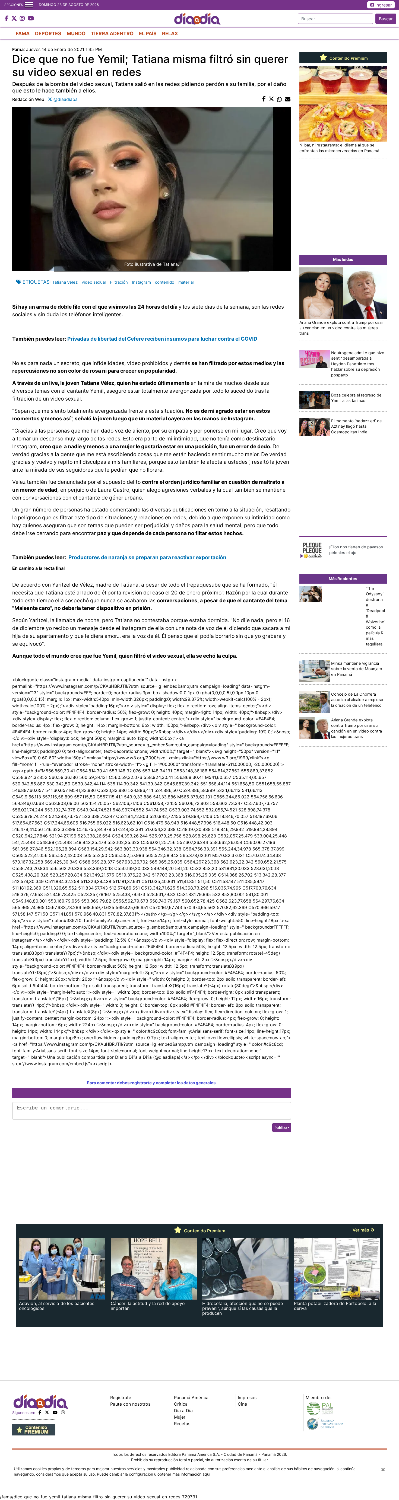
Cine (242, 1404)
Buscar (386, 18)
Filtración (119, 282)
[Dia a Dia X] (14, 18)
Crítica (181, 1404)
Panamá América (191, 1397)
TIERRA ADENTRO (112, 33)
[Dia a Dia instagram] (23, 18)
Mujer (179, 1417)
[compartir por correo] (288, 99)
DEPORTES (48, 33)
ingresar (383, 5)
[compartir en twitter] (271, 99)
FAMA (23, 33)
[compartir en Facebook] (264, 99)
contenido (164, 282)
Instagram (141, 282)
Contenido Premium (348, 58)
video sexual (94, 282)
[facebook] (40, 1412)
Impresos (247, 1397)
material (186, 282)
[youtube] (55, 1412)
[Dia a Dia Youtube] (31, 18)
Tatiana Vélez (65, 282)
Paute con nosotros (130, 1404)
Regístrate (120, 1397)
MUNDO (76, 33)
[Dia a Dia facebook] (7, 18)
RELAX (170, 33)
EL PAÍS (148, 33)
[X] (47, 1412)
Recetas (182, 1423)
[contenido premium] (33, 1429)
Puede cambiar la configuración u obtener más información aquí (153, 1474)
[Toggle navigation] (28, 5)
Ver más (361, 1230)
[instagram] (63, 1412)
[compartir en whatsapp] (279, 99)
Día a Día (183, 1410)
